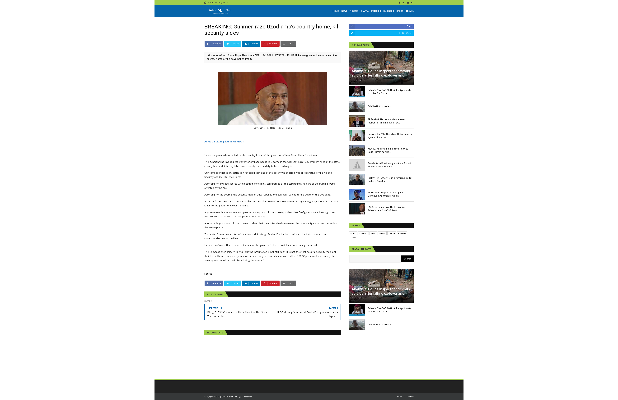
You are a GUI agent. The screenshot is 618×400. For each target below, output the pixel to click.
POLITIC (392, 233)
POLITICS (376, 11)
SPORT (399, 11)
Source (208, 273)
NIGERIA (354, 11)
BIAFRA (365, 11)
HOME (335, 11)
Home (399, 396)
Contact (410, 396)
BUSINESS (388, 11)
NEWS (344, 11)
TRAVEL (410, 11)
